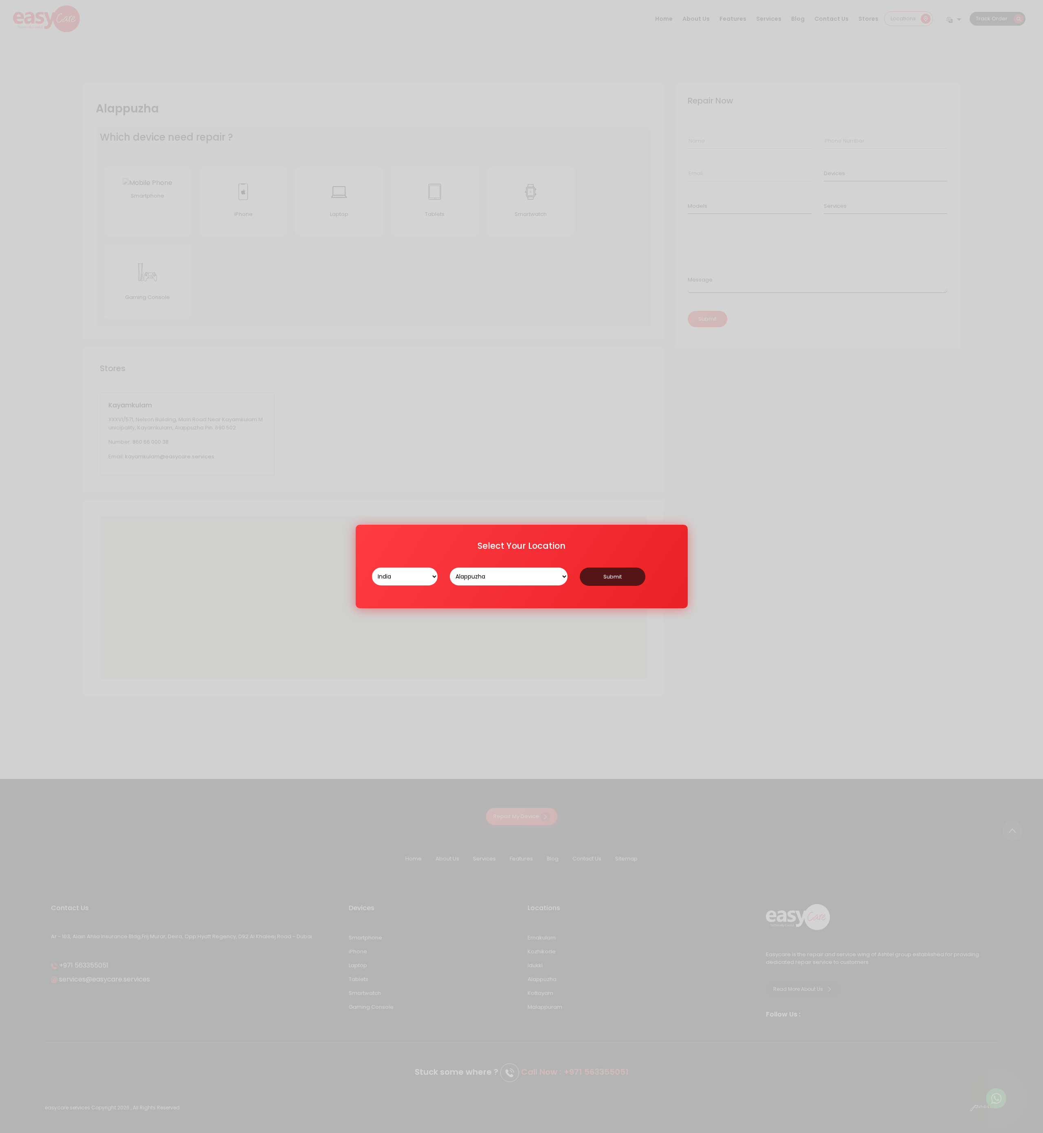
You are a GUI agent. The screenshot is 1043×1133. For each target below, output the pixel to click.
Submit (612, 577)
